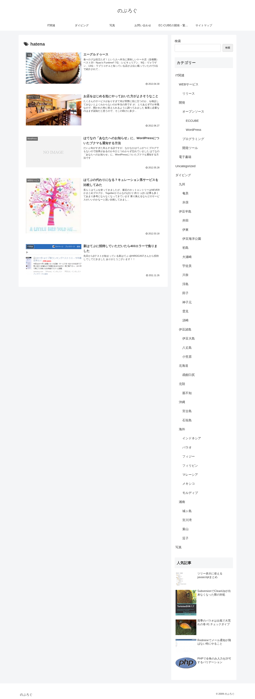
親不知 (187, 393)
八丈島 (187, 347)
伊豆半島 (185, 211)
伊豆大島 (188, 338)
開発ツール (190, 148)
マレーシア (190, 474)
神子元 (187, 302)
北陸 (182, 384)
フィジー (188, 456)
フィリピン (190, 465)
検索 (178, 41)
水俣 (185, 202)
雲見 (185, 311)
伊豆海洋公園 (191, 238)
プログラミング (193, 139)
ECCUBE (192, 120)
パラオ (187, 447)
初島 (185, 247)
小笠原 (187, 356)
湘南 (182, 502)
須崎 (185, 320)
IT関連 (179, 75)
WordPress (193, 129)
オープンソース (193, 111)
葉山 (185, 529)
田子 (185, 293)
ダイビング (183, 175)
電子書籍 (185, 157)
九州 (182, 184)
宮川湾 (187, 520)
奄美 (185, 193)
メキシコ (188, 483)
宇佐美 (187, 266)
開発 (182, 102)
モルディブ (190, 493)
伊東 (185, 229)
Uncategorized (185, 166)
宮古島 (187, 411)
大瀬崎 (187, 257)
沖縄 (182, 402)
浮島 (185, 284)
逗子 (185, 538)
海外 (182, 429)
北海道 (183, 365)
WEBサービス (188, 84)
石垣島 (187, 420)
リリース (188, 93)
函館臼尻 (188, 375)
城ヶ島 (187, 511)
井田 (185, 220)
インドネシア (191, 438)
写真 (178, 547)
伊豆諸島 (185, 329)
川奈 (185, 275)
